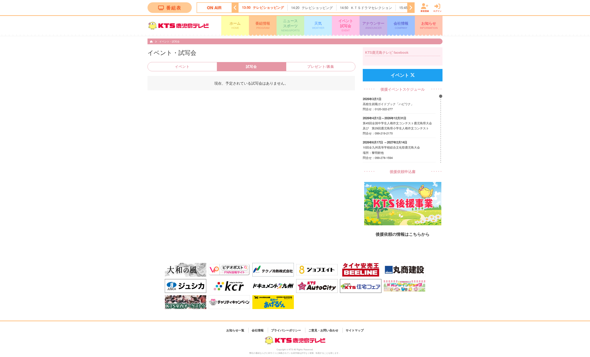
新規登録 (425, 10)
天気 (318, 25)
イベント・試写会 (169, 41)
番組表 (173, 7)
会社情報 (401, 25)
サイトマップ (355, 330)
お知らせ (429, 25)
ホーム (235, 25)
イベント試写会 (345, 25)
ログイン (437, 10)
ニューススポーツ (290, 25)
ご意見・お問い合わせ (323, 330)
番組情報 (262, 25)
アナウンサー (373, 25)
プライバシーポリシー (286, 330)
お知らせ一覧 (235, 330)
